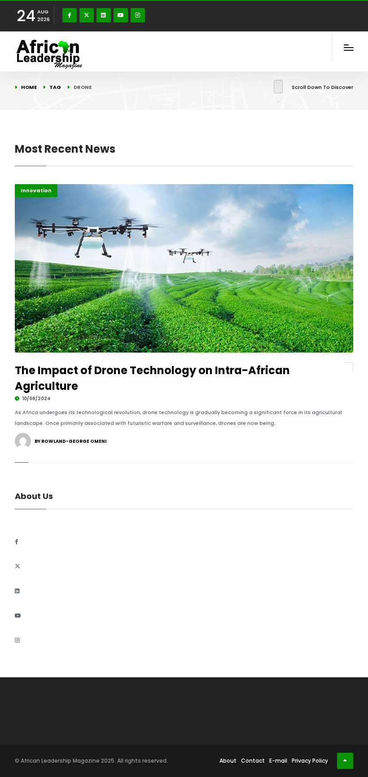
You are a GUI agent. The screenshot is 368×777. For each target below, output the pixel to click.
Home (29, 87)
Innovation (36, 190)
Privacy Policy (310, 760)
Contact (253, 760)
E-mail (278, 760)
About (228, 760)
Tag (55, 87)
